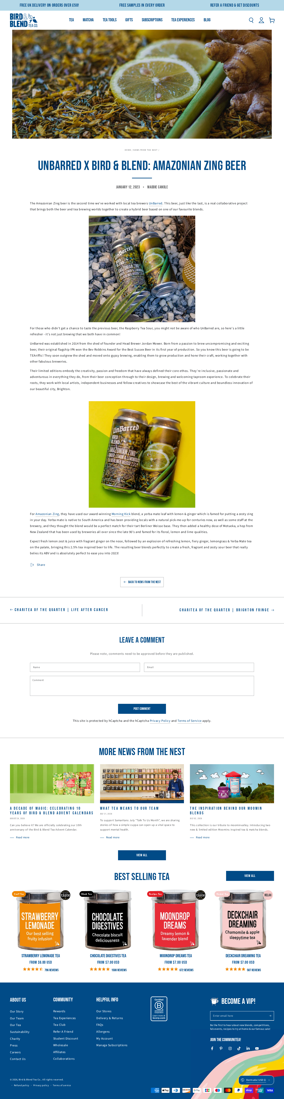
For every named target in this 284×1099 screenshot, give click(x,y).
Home (128, 150)
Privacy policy (41, 1085)
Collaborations (64, 1059)
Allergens (103, 1032)
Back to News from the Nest (144, 582)
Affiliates (59, 1052)
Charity (15, 1039)
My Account (104, 1038)
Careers (15, 1052)
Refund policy (21, 1085)
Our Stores (103, 1011)
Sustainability (20, 1032)
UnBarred (155, 203)
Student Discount (65, 1038)
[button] (251, 20)
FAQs (99, 1025)
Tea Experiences (64, 1018)
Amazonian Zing (47, 514)
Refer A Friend (63, 1032)
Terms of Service (190, 720)
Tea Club (59, 1025)
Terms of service (62, 1085)
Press (14, 1045)
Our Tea (15, 1025)
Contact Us (18, 1059)
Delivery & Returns (109, 1018)
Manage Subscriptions (112, 1045)
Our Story (17, 1011)
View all (141, 855)
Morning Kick (121, 514)
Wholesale (60, 1045)
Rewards (59, 1011)
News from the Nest (145, 150)
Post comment (142, 709)
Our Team (17, 1018)
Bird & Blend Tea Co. (30, 1079)
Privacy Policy (160, 720)
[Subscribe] (271, 1015)
